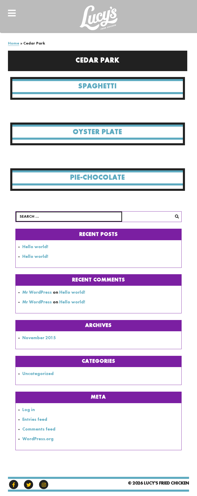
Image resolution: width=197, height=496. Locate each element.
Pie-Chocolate (97, 177)
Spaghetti (97, 86)
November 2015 (39, 338)
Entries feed (34, 419)
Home (13, 43)
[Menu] (28, 17)
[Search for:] (99, 217)
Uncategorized (38, 374)
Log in (28, 410)
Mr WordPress (37, 292)
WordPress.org (38, 439)
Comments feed (38, 429)
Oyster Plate (97, 132)
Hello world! (35, 247)
